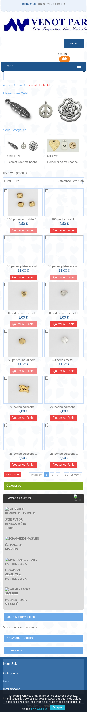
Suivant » (76, 474)
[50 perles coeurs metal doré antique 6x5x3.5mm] (23, 296)
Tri (53, 181)
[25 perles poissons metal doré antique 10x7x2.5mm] (23, 390)
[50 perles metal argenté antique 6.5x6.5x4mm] (64, 343)
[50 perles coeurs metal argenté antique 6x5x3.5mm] (64, 296)
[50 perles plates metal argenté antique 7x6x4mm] (64, 249)
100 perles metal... (64, 219)
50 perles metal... (64, 360)
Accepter (58, 707)
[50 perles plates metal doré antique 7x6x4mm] (23, 249)
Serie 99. (52, 156)
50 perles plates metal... (23, 266)
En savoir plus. (39, 709)
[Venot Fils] (43, 25)
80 (66, 474)
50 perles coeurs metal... (23, 313)
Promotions (14, 650)
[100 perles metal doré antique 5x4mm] (23, 202)
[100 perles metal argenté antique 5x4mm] (64, 202)
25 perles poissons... (23, 406)
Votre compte (56, 4)
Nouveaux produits (19, 638)
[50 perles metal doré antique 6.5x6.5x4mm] (23, 343)
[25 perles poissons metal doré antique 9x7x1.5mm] (23, 436)
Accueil (8, 85)
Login (41, 4)
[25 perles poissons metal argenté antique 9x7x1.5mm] (64, 436)
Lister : (8, 181)
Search (62, 54)
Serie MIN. (13, 156)
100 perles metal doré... (23, 219)
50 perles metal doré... (23, 360)
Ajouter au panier (64, 230)
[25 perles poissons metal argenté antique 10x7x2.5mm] (64, 390)
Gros (20, 85)
